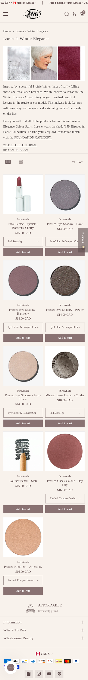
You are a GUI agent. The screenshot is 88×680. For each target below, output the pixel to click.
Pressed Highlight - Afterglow (23, 566)
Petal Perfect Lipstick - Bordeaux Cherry (23, 225)
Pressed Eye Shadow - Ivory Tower (23, 397)
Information (12, 622)
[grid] (8, 162)
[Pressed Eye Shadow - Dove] (65, 194)
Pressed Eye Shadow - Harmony (23, 311)
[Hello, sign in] (74, 14)
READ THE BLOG (15, 150)
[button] (6, 14)
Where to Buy (14, 630)
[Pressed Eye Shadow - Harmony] (23, 280)
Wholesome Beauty (18, 638)
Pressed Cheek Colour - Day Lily (65, 482)
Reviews (83, 237)
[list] (20, 162)
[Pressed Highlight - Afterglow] (23, 537)
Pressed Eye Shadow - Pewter (65, 309)
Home (7, 31)
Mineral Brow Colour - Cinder (64, 395)
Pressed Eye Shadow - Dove (65, 224)
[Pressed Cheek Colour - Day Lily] (65, 451)
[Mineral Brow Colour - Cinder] (65, 366)
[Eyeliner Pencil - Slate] (23, 451)
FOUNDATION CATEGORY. (33, 137)
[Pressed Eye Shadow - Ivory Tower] (23, 366)
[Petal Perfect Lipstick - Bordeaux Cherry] (23, 194)
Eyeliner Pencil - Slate (23, 481)
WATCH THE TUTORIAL (20, 145)
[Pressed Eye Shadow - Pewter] (65, 280)
